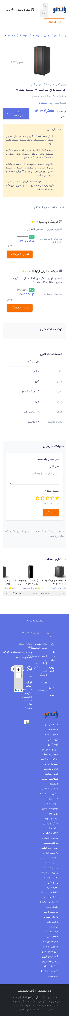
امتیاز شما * (52, 491)
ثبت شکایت (38, 665)
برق (55, 35)
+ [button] (18, 670)
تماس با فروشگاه (19, 254)
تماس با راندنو (54, 691)
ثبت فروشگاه (23, 10)
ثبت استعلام (54, 22)
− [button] (18, 675)
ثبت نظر (51, 512)
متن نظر (54, 466)
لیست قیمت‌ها (18, 113)
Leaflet (18, 690)
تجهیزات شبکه (42, 35)
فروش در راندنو (46, 659)
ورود (8, 10)
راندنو (63, 35)
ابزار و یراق (54, 656)
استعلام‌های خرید (46, 646)
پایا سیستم (28, 588)
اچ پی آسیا (57, 588)
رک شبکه (26, 35)
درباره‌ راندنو (54, 669)
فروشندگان (38, 656)
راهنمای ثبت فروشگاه (46, 686)
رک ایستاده (12, 35)
